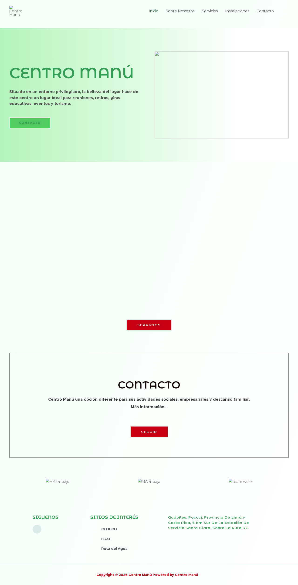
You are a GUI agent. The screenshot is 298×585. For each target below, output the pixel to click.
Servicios (210, 11)
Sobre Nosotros (180, 11)
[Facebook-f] (37, 529)
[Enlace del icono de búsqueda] (283, 11)
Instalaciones (237, 11)
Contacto (265, 11)
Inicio (153, 11)
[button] (30, 122)
